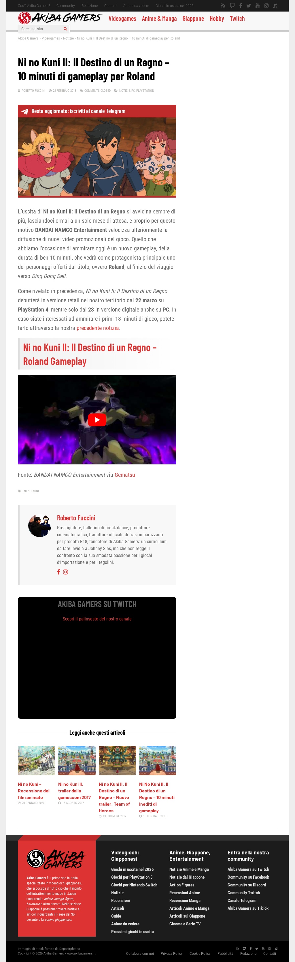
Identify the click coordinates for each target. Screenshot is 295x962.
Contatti (110, 6)
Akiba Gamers (28, 38)
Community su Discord (247, 885)
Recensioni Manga (185, 900)
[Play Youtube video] (97, 419)
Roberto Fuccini (33, 91)
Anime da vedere (136, 6)
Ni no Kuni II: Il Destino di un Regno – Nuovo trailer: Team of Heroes (114, 797)
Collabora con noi (140, 954)
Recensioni (120, 900)
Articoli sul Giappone (187, 916)
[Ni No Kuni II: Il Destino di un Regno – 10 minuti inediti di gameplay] (157, 773)
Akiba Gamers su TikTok (248, 908)
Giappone (193, 18)
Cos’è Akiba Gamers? (34, 6)
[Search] (65, 29)
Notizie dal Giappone (187, 877)
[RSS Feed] (223, 6)
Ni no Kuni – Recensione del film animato (34, 790)
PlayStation (145, 91)
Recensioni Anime (184, 892)
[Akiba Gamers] (60, 23)
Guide (116, 916)
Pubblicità (225, 954)
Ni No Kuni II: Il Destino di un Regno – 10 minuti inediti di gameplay (157, 797)
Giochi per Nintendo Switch (134, 885)
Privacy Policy (172, 954)
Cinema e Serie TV (185, 924)
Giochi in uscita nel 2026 (175, 6)
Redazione (90, 6)
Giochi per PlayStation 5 (132, 877)
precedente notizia (98, 328)
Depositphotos (69, 949)
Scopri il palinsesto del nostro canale (97, 619)
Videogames (122, 18)
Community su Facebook (248, 877)
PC (133, 91)
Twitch (237, 18)
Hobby (217, 18)
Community (65, 6)
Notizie (68, 38)
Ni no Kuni (31, 491)
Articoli (117, 908)
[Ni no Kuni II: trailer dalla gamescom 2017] (76, 773)
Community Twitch (244, 892)
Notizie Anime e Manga (189, 869)
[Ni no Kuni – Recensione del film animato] (36, 773)
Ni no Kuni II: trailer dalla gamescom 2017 (74, 790)
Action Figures (181, 885)
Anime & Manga (159, 18)
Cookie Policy (200, 954)
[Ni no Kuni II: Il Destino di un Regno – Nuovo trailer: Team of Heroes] (117, 773)
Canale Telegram (242, 900)
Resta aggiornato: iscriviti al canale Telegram (78, 110)
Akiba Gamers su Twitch (248, 869)
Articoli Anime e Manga (189, 908)
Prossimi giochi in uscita (132, 931)
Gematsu (125, 474)
